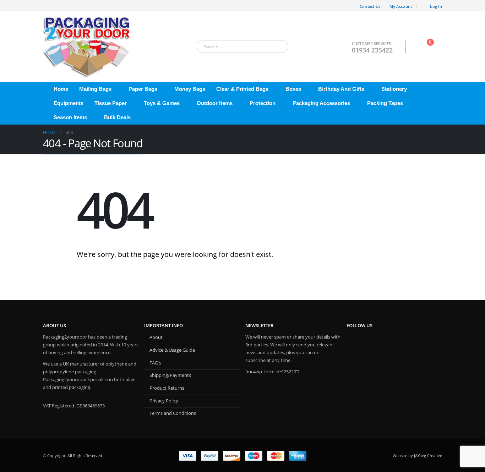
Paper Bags (143, 89)
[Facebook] (48, 6)
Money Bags (189, 89)
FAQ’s (155, 363)
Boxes (293, 89)
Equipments (68, 103)
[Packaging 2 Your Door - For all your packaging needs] (87, 46)
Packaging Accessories (321, 103)
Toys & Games (162, 103)
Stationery (394, 89)
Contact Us (370, 6)
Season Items (70, 117)
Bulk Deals (117, 117)
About (156, 337)
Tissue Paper (110, 103)
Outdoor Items (215, 103)
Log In (436, 6)
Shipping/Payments (170, 375)
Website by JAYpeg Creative (417, 455)
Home (61, 89)
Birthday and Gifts (341, 89)
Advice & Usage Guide (172, 350)
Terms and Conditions (172, 413)
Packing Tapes (385, 103)
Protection (263, 103)
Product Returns (166, 388)
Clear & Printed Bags (242, 89)
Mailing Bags (95, 89)
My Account (400, 6)
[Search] (278, 46)
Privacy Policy (163, 401)
